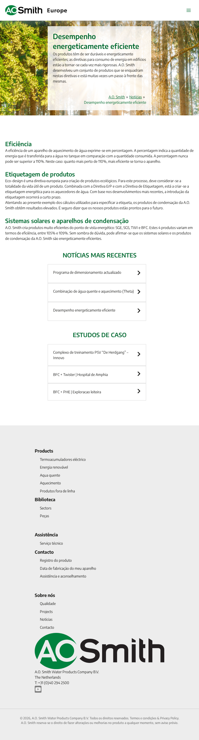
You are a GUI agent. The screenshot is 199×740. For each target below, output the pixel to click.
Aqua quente (50, 475)
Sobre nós (45, 595)
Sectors (45, 508)
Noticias (46, 619)
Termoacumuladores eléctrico (63, 459)
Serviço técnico (51, 543)
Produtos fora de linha (57, 491)
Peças (44, 516)
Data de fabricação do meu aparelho (68, 568)
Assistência (46, 534)
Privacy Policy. (169, 718)
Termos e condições (143, 718)
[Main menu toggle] (188, 10)
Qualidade (48, 603)
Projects (46, 611)
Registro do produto (56, 560)
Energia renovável (54, 467)
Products (44, 451)
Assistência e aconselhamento (63, 576)
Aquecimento (50, 483)
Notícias (135, 97)
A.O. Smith (117, 97)
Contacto (44, 552)
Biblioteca (45, 499)
